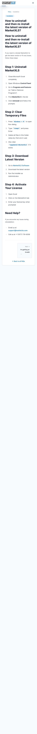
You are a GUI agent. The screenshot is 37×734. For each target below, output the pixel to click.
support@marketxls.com (17, 230)
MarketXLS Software (21, 165)
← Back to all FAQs (18, 261)
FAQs (9, 12)
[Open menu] (33, 3)
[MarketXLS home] (9, 3)
